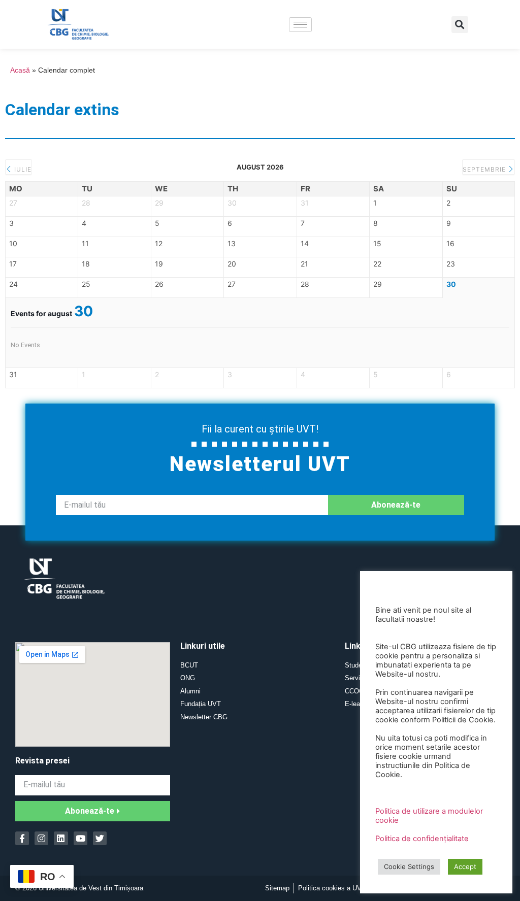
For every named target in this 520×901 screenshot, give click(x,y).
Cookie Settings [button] (409, 866)
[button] (459, 24)
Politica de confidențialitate (422, 838)
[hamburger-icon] (300, 24)
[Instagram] (41, 838)
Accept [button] (465, 866)
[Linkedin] (61, 838)
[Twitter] (100, 838)
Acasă (20, 70)
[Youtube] (80, 838)
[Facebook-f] (22, 838)
